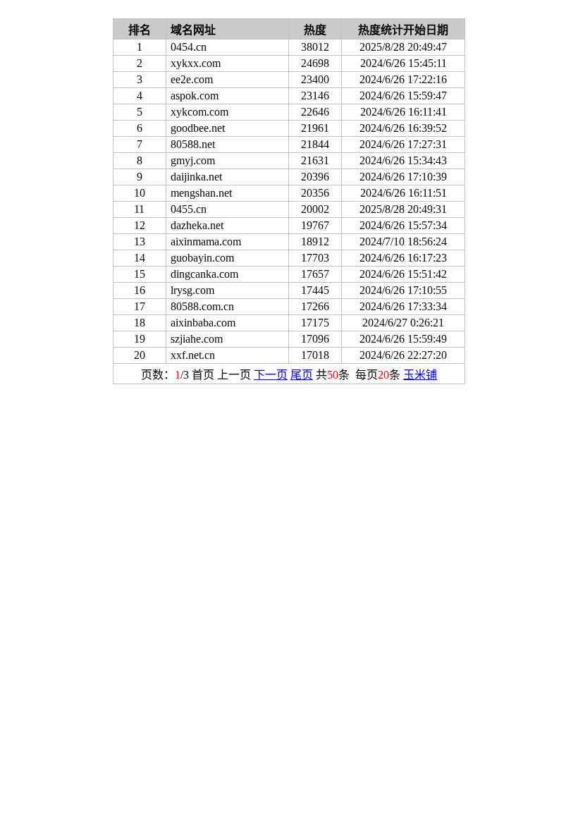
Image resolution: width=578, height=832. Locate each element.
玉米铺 (420, 375)
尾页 (301, 375)
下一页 (271, 375)
